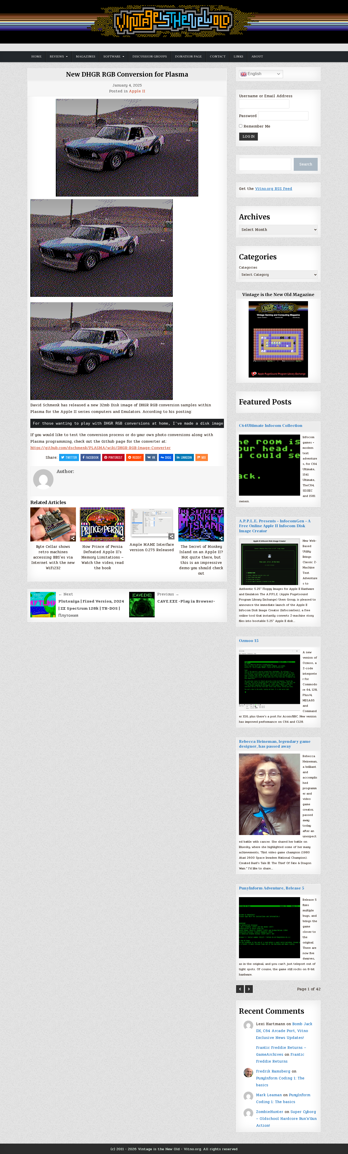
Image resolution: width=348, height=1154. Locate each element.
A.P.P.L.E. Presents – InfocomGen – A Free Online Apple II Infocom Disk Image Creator (275, 526)
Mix (204, 457)
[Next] (249, 989)
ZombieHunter (269, 1112)
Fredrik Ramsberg (273, 1071)
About (257, 56)
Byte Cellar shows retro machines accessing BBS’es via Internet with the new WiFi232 (53, 557)
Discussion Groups (149, 56)
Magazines (85, 56)
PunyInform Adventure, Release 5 (271, 888)
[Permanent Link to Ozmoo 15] (269, 680)
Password (248, 116)
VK (153, 457)
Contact (217, 56)
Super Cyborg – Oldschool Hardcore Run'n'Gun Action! (286, 1119)
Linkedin (186, 457)
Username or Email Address (265, 96)
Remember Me (256, 126)
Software (112, 56)
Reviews (57, 56)
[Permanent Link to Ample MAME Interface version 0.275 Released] (152, 523)
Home (36, 56)
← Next (65, 594)
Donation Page (188, 56)
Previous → (168, 594)
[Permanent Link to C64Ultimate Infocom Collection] (269, 465)
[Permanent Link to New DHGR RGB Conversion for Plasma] (127, 148)
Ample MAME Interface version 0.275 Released (151, 547)
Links (238, 56)
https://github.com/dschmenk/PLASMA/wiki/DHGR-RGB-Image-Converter (100, 448)
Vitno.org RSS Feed (273, 189)
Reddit (137, 457)
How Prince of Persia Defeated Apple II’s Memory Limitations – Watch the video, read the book (102, 557)
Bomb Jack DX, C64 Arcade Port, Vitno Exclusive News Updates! (284, 1031)
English (254, 74)
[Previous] (240, 989)
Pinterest (116, 457)
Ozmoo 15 (249, 640)
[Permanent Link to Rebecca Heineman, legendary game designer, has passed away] (269, 794)
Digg (168, 457)
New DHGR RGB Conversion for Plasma (127, 74)
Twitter (71, 457)
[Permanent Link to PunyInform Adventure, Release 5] (269, 927)
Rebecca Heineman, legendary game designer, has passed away (275, 744)
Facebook (92, 457)
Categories (248, 267)
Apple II (137, 91)
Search (305, 164)
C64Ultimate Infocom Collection (270, 425)
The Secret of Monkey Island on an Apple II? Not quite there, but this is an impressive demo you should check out (201, 560)
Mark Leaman (269, 1095)
